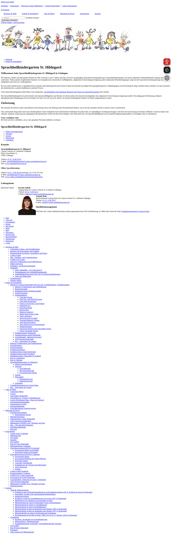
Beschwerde (10, 235)
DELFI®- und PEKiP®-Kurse (31, 299)
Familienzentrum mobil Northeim (22, 354)
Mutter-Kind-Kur (16, 264)
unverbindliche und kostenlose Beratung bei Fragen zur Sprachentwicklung (71, 92)
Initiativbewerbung (22, 496)
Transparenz (14, 6)
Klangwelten (24, 310)
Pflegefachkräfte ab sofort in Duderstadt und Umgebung (35, 513)
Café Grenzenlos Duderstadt (20, 421)
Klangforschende (26, 308)
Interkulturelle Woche (23, 415)
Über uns (9, 220)
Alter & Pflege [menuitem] (49, 14)
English (17, 469)
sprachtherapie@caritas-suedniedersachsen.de (23, 175)
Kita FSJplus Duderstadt (19, 528)
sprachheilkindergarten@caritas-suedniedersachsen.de (26, 161)
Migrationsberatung (17, 417)
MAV (8, 228)
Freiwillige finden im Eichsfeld (26, 452)
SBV (7, 230)
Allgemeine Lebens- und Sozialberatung (25, 249)
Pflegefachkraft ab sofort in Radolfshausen (30, 507)
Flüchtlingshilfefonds (18, 427)
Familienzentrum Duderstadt (25, 333)
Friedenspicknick (16, 486)
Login (8, 243)
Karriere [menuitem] (98, 14)
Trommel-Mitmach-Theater (29, 320)
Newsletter (14, 438)
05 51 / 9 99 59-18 (14, 159)
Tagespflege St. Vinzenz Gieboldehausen (25, 398)
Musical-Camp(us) (26, 312)
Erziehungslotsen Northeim (20, 473)
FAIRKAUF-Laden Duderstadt (21, 475)
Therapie (9, 134)
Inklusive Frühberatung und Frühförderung (26, 262)
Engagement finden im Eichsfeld (27, 450)
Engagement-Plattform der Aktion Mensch (30, 459)
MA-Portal (9, 226)
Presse (8, 224)
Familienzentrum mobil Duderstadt (27, 335)
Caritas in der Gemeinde (19, 434)
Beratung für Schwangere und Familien (24, 251)
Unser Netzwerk (21, 467)
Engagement (10, 431)
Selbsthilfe (14, 268)
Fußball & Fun (25, 306)
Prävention (9, 233)
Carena (12, 394)
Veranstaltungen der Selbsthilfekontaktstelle (31, 272)
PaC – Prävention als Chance (25, 341)
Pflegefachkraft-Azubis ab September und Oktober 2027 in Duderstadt (41, 511)
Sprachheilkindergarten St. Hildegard (23, 362)
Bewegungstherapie (27, 371)
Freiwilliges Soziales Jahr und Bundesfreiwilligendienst (35, 494)
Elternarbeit (10, 138)
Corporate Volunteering (23, 463)
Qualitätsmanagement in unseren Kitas (135, 211)
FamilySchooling (21, 293)
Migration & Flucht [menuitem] (67, 14)
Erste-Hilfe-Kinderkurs (28, 301)
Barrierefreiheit (11, 237)
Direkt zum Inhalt (7, 2)
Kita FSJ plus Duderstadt (19, 444)
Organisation (10, 222)
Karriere (9, 488)
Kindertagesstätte (21, 289)
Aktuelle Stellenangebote (19, 490)
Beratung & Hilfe (12, 247)
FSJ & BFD (14, 442)
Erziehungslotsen (16, 348)
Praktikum (14, 530)
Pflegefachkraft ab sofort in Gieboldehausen (31, 505)
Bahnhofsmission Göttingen (20, 446)
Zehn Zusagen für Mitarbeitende (22, 532)
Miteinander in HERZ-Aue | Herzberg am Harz (27, 423)
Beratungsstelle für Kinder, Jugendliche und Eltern (28, 253)
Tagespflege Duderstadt (19, 396)
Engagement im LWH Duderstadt (22, 478)
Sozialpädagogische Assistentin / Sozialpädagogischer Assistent (38, 524)
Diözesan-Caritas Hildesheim (32, 6)
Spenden (13, 440)
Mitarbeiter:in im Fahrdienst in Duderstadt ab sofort (33, 501)
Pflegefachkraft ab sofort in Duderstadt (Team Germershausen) (38, 503)
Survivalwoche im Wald (28, 318)
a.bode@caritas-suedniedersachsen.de (56, 202)
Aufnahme (9, 140)
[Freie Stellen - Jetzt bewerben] (12, 23)
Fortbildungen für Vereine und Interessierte (30, 465)
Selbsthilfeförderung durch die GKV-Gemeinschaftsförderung (37, 274)
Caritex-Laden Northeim (19, 471)
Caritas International (69, 6)
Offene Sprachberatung (14, 132)
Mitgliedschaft (15, 436)
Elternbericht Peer (26, 381)
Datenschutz (10, 239)
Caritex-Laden (15, 255)
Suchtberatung (15, 278)
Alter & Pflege (11, 390)
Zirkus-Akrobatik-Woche (29, 331)
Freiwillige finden (21, 461)
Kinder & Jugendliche (14, 62)
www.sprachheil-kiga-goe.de (15, 164)
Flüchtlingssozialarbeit (18, 413)
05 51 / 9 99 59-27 (32, 192)
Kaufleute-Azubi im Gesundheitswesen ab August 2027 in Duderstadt (40, 498)
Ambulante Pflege (16, 392)
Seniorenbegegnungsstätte (19, 402)
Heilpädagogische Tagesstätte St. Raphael (25, 356)
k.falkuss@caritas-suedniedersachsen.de (39, 194)
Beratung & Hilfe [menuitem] (10, 14)
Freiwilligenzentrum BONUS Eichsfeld (24, 448)
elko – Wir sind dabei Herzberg (21, 425)
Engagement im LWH (18, 404)
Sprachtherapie (25, 369)
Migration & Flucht (13, 410)
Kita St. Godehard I (17, 358)
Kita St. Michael (16, 360)
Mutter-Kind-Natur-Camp (29, 314)
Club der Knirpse (26, 297)
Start (7, 218)
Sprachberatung (16, 345)
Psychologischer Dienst (28, 373)
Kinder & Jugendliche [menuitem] (30, 14)
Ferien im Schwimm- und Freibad (32, 304)
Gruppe (8, 136)
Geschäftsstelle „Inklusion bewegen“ (28, 337)
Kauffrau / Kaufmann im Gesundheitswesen (31, 519)
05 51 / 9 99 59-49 (14, 173)
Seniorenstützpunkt (17, 406)
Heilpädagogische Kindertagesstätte (28, 291)
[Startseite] (5, 10)
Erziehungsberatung (17, 350)
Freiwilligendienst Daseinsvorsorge (23, 408)
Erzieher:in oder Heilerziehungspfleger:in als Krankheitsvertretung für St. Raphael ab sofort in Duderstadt (53, 492)
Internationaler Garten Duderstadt (22, 419)
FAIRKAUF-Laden (17, 260)
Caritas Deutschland (52, 6)
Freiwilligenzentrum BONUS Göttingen (25, 454)
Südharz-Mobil (15, 281)
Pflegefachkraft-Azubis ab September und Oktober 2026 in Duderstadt (41, 509)
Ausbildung (14, 517)
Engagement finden (22, 457)
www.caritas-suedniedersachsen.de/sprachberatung (23, 177)
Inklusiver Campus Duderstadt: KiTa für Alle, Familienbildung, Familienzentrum (39, 285)
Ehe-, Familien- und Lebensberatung (23, 257)
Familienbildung (21, 295)
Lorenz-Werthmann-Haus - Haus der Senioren (27, 400)
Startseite (9, 59)
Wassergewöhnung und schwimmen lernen (35, 329)
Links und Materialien (23, 276)
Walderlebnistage (26, 327)
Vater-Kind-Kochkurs (27, 322)
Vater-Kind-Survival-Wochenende (32, 325)
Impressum (10, 241)
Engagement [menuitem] (84, 14)
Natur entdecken (26, 316)
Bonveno (13, 429)
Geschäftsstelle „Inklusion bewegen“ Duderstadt (28, 480)
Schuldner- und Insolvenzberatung (22, 266)
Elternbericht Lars (26, 379)
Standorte (4, 6)
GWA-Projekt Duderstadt (24, 339)
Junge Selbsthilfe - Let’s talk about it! (28, 270)
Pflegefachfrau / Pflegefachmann (27, 522)
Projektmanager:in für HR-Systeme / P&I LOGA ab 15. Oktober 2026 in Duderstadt (46, 515)
